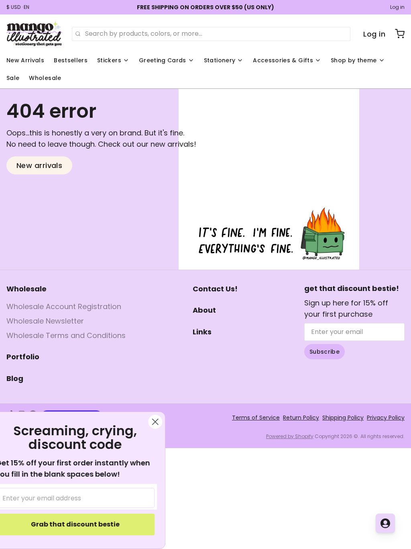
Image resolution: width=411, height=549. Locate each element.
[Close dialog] (170, 422)
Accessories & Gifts (283, 60)
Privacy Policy (386, 418)
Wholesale (45, 78)
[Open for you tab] (385, 523)
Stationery (220, 60)
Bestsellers (70, 60)
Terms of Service (256, 418)
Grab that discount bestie (89, 524)
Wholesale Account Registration (63, 306)
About (204, 310)
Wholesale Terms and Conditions (66, 335)
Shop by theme (354, 60)
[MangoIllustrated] (34, 34)
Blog (14, 378)
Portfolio (22, 357)
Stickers (109, 60)
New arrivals (39, 165)
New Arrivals (25, 60)
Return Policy (301, 418)
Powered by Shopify (289, 436)
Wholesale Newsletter (45, 321)
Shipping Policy (343, 418)
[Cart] (397, 34)
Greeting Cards (162, 60)
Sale (12, 78)
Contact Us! (215, 289)
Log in (397, 7)
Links (202, 332)
